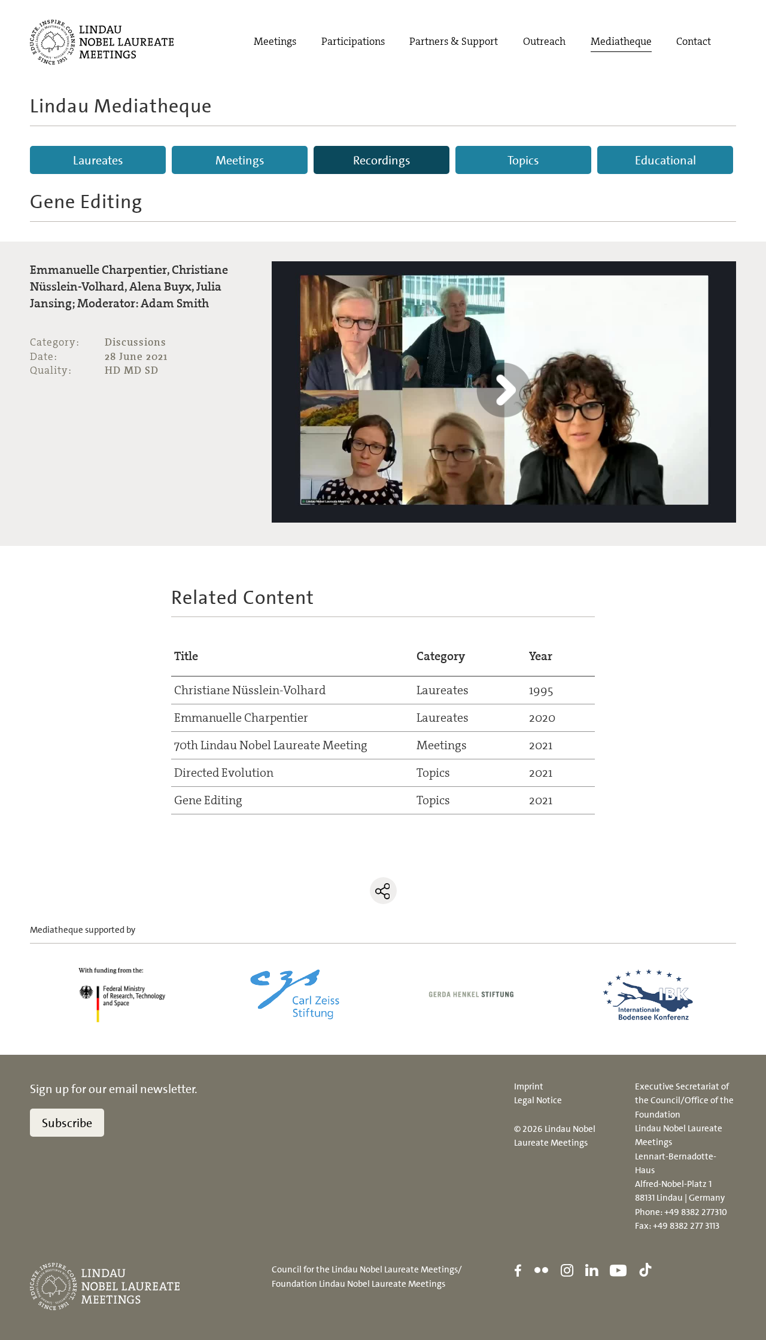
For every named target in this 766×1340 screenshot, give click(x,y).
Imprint (528, 1086)
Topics (523, 160)
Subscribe (67, 1123)
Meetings (275, 41)
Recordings (382, 160)
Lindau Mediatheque (121, 105)
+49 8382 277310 (695, 1212)
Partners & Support (453, 41)
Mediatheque (621, 41)
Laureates (98, 160)
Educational (665, 160)
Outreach (544, 41)
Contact (693, 41)
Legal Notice (538, 1100)
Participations (353, 41)
